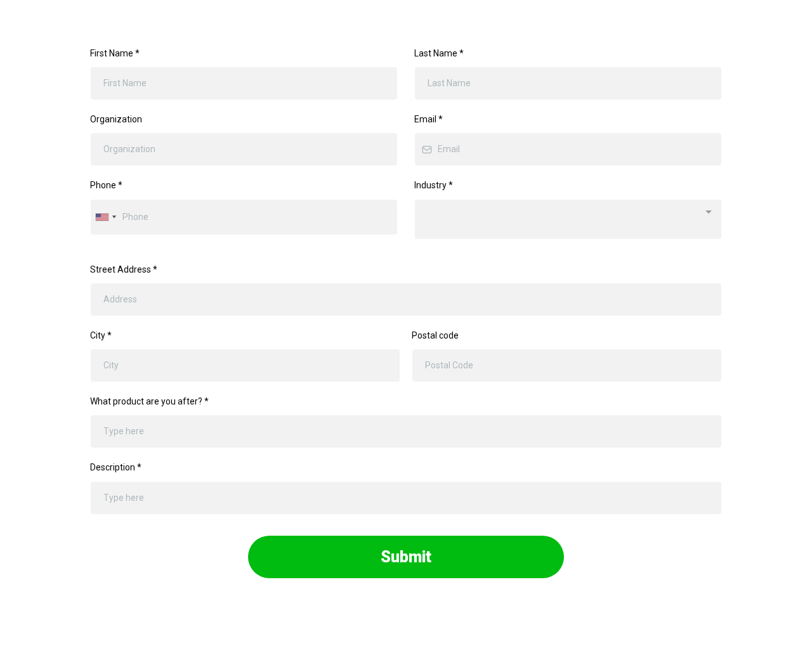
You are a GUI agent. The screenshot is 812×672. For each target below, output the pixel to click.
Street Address (123, 269)
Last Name (439, 53)
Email (428, 119)
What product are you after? (149, 401)
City (101, 335)
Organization (116, 119)
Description (115, 467)
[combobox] (105, 217)
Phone (106, 185)
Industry (433, 185)
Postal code (435, 335)
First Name (115, 53)
